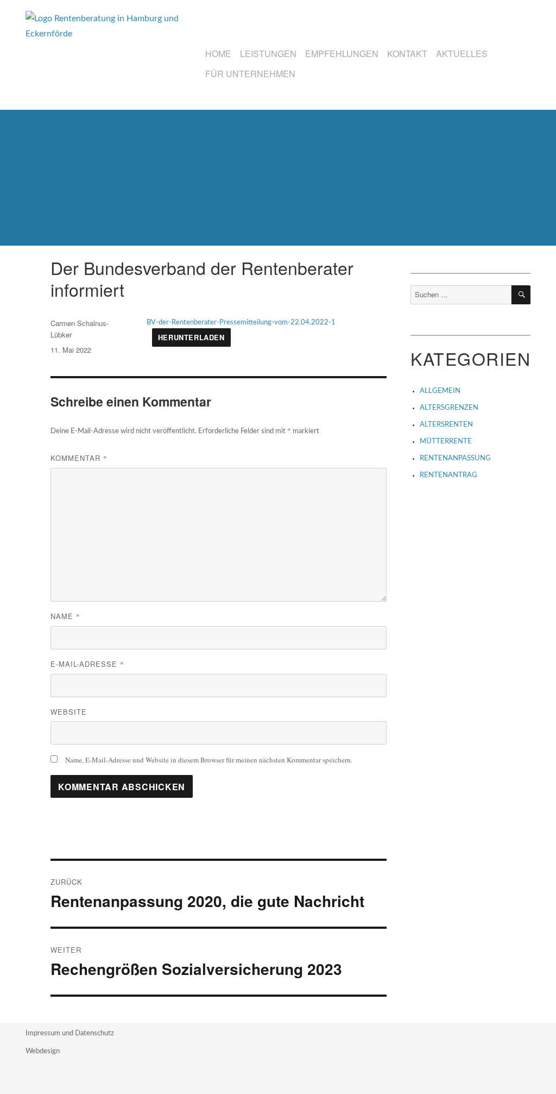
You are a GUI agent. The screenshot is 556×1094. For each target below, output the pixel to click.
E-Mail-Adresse (87, 664)
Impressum (44, 1033)
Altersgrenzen (449, 407)
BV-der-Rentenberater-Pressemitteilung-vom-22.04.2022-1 (241, 322)
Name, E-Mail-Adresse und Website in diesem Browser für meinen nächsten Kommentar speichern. (208, 760)
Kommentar (79, 458)
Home (218, 53)
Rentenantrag (448, 475)
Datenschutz (94, 1033)
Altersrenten (446, 424)
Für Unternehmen (250, 73)
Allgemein (440, 391)
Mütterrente (446, 441)
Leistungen (268, 53)
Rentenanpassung (455, 458)
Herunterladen (191, 337)
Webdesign (43, 1051)
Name (65, 616)
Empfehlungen (341, 53)
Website (68, 712)
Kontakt (407, 53)
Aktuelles (462, 53)
